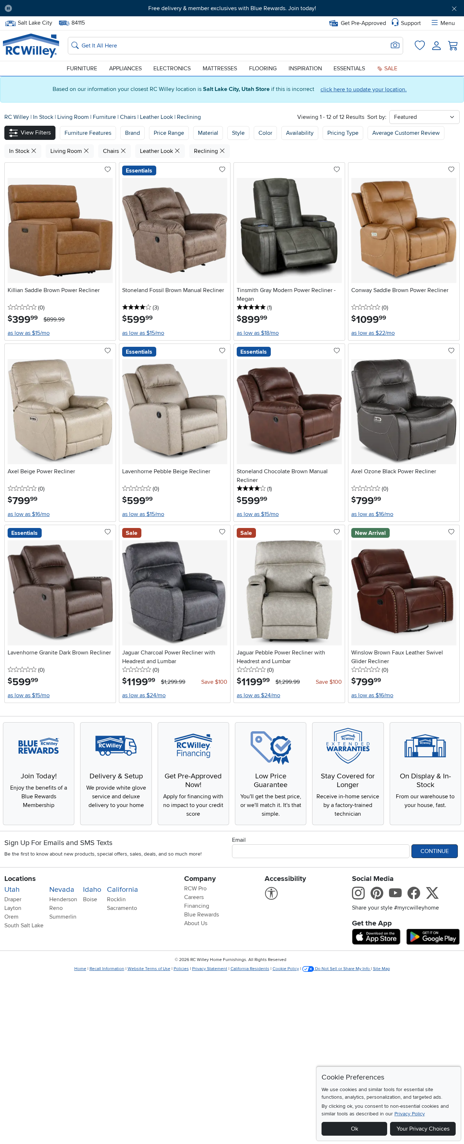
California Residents (250, 969)
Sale (390, 68)
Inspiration (305, 68)
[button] (53, 8)
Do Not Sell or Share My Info (342, 969)
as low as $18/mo (258, 333)
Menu (447, 23)
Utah (12, 889)
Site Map (381, 969)
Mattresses (220, 68)
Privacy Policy (409, 1114)
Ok (354, 1128)
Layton (12, 908)
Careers (194, 897)
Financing (196, 906)
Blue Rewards (201, 914)
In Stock (44, 117)
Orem (11, 916)
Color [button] (265, 133)
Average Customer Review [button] (406, 133)
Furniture (82, 68)
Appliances (125, 68)
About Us (195, 923)
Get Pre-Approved (363, 23)
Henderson (63, 899)
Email (239, 840)
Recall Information (107, 969)
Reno (56, 908)
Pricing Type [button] (343, 133)
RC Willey (16, 117)
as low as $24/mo (144, 695)
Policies (181, 969)
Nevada (61, 889)
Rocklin (116, 899)
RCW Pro (195, 888)
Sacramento (122, 908)
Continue (434, 851)
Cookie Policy (286, 969)
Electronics (172, 68)
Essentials (349, 68)
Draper (12, 899)
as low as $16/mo (29, 514)
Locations (20, 878)
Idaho (92, 889)
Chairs (128, 117)
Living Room (73, 117)
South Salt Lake (24, 925)
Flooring (263, 68)
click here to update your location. (363, 89)
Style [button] (238, 133)
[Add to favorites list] (107, 170)
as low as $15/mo (29, 333)
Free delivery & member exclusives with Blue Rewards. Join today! (232, 8)
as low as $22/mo (373, 333)
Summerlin (62, 916)
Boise (90, 899)
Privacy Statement (209, 969)
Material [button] (208, 133)
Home (80, 969)
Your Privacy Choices (423, 1128)
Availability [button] (300, 133)
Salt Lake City (34, 22)
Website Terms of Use (149, 969)
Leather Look (157, 117)
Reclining (189, 117)
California (122, 889)
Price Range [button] (169, 133)
